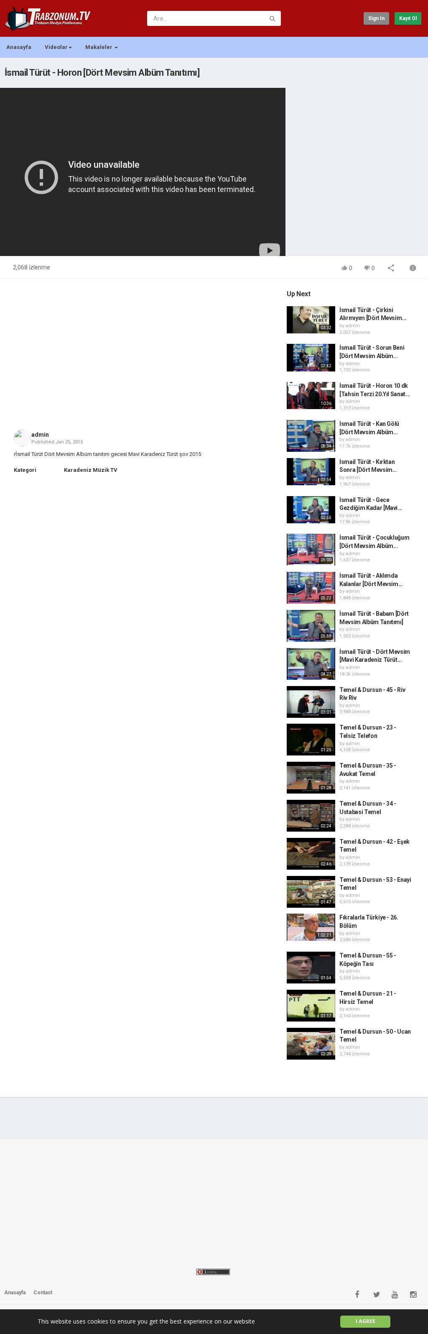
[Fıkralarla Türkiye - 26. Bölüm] (311, 927)
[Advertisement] (354, 136)
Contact (42, 1293)
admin (40, 434)
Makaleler (99, 47)
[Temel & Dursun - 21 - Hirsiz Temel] (311, 1006)
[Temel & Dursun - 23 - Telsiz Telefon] (311, 739)
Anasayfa (18, 47)
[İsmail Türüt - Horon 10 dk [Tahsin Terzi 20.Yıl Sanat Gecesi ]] (311, 395)
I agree (365, 1321)
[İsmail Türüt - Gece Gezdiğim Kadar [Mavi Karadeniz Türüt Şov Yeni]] (311, 509)
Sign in (376, 18)
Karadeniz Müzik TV (90, 470)
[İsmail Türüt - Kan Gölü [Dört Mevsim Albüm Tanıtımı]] (311, 436)
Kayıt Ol (408, 18)
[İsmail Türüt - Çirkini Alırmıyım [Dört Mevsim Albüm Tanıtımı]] (311, 319)
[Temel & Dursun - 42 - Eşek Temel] (311, 854)
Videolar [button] (56, 47)
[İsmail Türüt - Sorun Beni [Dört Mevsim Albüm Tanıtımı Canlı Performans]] (311, 357)
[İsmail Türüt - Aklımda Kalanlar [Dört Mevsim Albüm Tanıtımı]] (311, 588)
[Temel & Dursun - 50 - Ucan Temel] (311, 1044)
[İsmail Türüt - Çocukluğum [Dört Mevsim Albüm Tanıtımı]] (311, 550)
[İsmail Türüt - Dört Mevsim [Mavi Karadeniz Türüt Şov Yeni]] (311, 664)
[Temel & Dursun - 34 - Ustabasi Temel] (311, 816)
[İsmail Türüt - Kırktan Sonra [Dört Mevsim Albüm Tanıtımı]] (311, 471)
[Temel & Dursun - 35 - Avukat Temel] (311, 778)
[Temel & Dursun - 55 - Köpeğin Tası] (311, 967)
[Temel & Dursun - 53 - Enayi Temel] (311, 892)
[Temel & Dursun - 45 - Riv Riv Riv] (311, 702)
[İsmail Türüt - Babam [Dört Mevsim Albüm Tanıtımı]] (311, 626)
